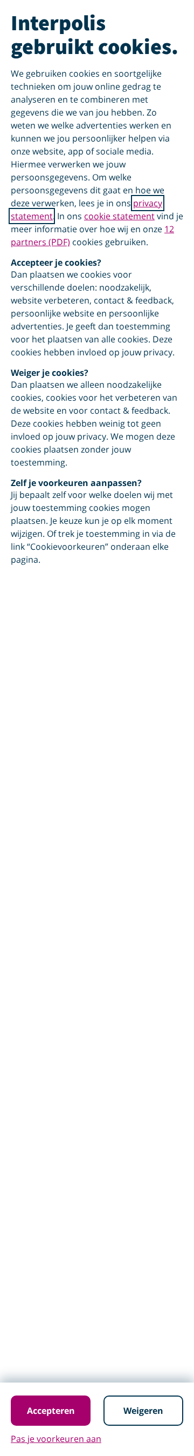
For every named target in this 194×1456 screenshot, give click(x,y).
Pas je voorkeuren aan (56, 1439)
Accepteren (51, 1411)
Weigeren (143, 1411)
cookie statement (119, 216)
